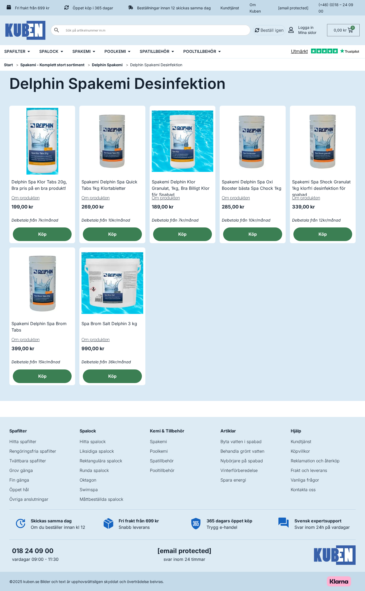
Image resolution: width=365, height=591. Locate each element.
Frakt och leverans (309, 470)
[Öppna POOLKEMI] (129, 52)
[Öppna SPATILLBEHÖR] (173, 52)
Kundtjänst (229, 8)
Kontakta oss (303, 489)
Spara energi (233, 480)
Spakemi (158, 441)
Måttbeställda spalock (101, 499)
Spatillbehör (162, 460)
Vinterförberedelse (239, 470)
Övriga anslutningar (28, 499)
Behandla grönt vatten (242, 451)
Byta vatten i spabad (241, 441)
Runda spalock (94, 470)
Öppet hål (19, 489)
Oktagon (88, 480)
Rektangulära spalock (101, 460)
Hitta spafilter (22, 441)
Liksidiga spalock (97, 451)
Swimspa (89, 489)
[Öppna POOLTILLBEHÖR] (220, 52)
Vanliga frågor (305, 480)
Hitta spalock (93, 441)
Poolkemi (159, 451)
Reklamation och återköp (315, 460)
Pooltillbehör (162, 470)
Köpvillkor (300, 451)
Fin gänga (19, 480)
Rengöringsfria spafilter (32, 451)
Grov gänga (21, 470)
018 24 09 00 (32, 551)
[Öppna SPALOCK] (62, 52)
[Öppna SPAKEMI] (94, 52)
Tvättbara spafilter (27, 460)
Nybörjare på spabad (241, 460)
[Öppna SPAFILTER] (29, 52)
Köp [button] (42, 234)
